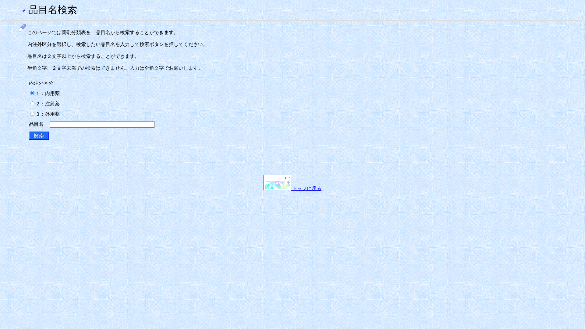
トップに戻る (306, 188)
